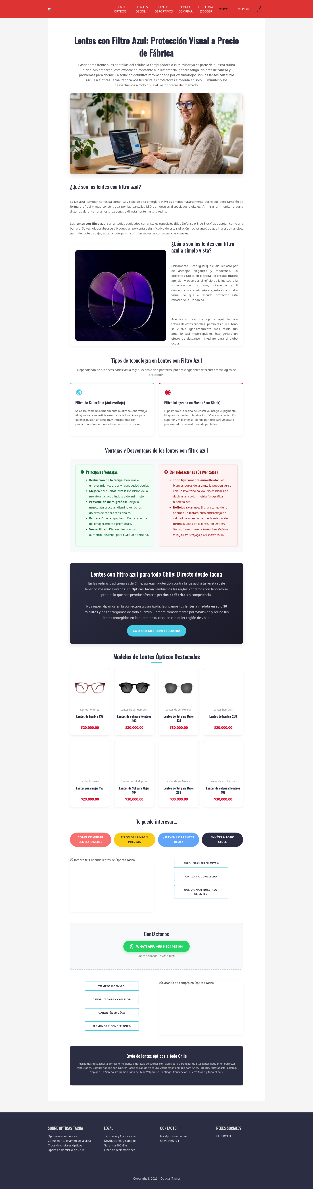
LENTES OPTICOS (121, 9)
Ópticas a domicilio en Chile (66, 1150)
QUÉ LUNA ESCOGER (205, 9)
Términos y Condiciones (112, 1026)
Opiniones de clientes (62, 1136)
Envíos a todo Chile (222, 839)
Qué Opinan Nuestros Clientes (204, 892)
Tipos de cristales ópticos (65, 1145)
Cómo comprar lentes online (90, 839)
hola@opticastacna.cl (174, 1136)
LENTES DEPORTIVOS (164, 9)
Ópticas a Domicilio (201, 876)
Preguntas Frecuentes (201, 863)
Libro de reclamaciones (119, 1150)
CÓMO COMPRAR (186, 9)
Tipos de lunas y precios (134, 839)
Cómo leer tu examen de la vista (69, 1141)
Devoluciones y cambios (120, 1141)
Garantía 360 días (116, 1145)
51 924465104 (169, 1141)
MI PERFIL (244, 9)
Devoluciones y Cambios (112, 999)
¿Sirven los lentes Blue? (178, 839)
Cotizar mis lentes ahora (156, 631)
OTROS (224, 9)
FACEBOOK (223, 1136)
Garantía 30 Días (111, 1012)
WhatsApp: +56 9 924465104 (159, 946)
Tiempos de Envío (112, 986)
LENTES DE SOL (142, 9)
